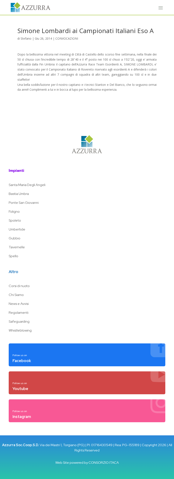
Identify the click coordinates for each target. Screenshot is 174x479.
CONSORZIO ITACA (103, 462)
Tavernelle (17, 247)
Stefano (26, 38)
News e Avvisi (19, 303)
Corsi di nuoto (19, 286)
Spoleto (15, 220)
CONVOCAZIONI (66, 38)
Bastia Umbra (19, 194)
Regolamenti (18, 312)
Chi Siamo (16, 295)
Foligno (14, 211)
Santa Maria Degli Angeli (27, 185)
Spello (13, 256)
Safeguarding (19, 321)
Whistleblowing (20, 330)
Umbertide (17, 229)
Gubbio (14, 238)
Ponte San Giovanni (24, 202)
